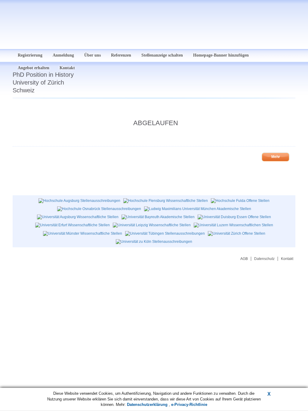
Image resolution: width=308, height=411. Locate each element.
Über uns (92, 55)
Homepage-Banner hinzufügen (221, 55)
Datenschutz (264, 259)
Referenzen (121, 55)
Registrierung (30, 55)
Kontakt (287, 259)
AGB (244, 259)
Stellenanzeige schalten (162, 55)
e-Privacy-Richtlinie (189, 404)
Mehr (275, 157)
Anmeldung (63, 55)
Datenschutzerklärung (148, 404)
